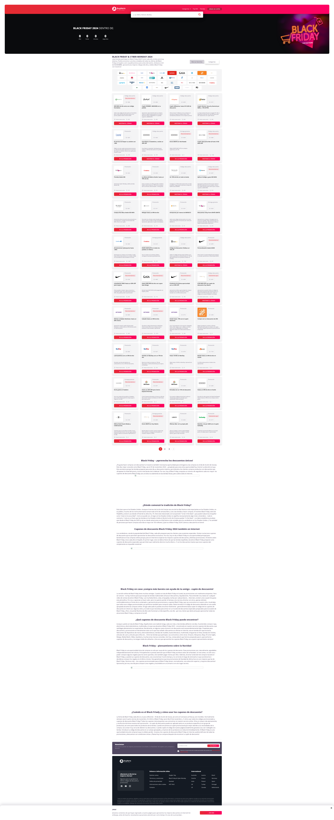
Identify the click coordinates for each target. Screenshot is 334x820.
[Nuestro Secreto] (197, 88)
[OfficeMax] (157, 88)
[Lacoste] (137, 88)
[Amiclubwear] (146, 205)
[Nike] (167, 88)
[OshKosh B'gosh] (132, 83)
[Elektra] (212, 83)
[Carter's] (122, 83)
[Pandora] (122, 78)
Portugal (214, 784)
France (203, 778)
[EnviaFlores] (132, 73)
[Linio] (202, 349)
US (192, 787)
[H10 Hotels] (177, 88)
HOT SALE (172, 784)
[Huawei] (132, 78)
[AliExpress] (174, 99)
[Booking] (202, 78)
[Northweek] (146, 135)
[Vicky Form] (152, 73)
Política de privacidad (156, 781)
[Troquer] (174, 170)
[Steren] (202, 170)
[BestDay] (118, 349)
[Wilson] (182, 83)
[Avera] (192, 78)
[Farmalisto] (118, 99)
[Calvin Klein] (212, 78)
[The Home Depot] (202, 73)
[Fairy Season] (162, 83)
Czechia (193, 778)
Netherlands (215, 787)
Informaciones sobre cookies (158, 784)
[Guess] (202, 83)
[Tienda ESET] (152, 78)
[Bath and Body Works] (172, 83)
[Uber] (174, 417)
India (192, 781)
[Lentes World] (212, 73)
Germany (214, 778)
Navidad (171, 781)
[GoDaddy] (202, 417)
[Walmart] (142, 83)
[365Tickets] (146, 383)
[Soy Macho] (202, 276)
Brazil (213, 775)
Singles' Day (172, 775)
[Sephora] (152, 83)
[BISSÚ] (118, 205)
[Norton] (202, 99)
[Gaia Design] (182, 73)
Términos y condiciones (156, 778)
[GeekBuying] (172, 78)
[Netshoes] (118, 312)
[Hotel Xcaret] (118, 417)
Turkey (203, 784)
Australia (193, 775)
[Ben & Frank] (192, 83)
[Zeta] (182, 78)
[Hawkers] (118, 383)
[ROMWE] (146, 99)
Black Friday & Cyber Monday (177, 778)
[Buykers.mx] (120, 9)
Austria (203, 775)
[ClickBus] (122, 73)
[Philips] (147, 88)
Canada (203, 787)
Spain (213, 781)
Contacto (152, 787)
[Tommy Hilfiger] (187, 88)
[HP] (192, 73)
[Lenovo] (172, 73)
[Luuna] (142, 73)
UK (192, 784)
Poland (203, 781)
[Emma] (142, 78)
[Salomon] (162, 78)
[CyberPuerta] (162, 73)
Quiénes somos (154, 775)
